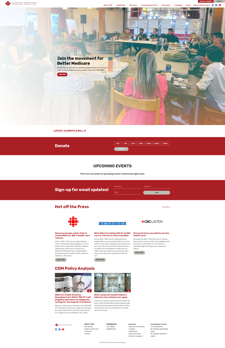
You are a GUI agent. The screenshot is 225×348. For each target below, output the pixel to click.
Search (188, 5)
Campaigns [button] (178, 5)
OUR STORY (87, 331)
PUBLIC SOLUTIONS (135, 334)
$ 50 (125, 143)
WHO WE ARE (88, 326)
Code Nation (115, 342)
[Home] (21, 3)
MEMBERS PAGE (111, 329)
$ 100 (133, 143)
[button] (3, 66)
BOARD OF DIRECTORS (91, 329)
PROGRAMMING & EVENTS (159, 324)
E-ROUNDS (132, 329)
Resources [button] (133, 5)
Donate (219, 1)
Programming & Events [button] (149, 5)
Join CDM (62, 74)
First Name (117, 186)
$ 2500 (156, 143)
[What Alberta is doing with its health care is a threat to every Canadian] (112, 221)
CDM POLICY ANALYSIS (135, 336)
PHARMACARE (133, 331)
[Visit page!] (213, 5)
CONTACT (87, 334)
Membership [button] (120, 5)
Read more (61, 260)
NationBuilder (122, 342)
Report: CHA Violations (202, 5)
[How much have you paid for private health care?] (151, 221)
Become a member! (206, 1)
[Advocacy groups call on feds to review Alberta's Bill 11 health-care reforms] (73, 221)
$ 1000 (148, 143)
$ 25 (117, 143)
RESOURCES (132, 324)
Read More (166, 207)
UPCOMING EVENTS (157, 326)
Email (116, 192)
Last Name (147, 186)
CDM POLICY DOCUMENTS (137, 326)
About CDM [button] (108, 5)
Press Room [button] (166, 5)
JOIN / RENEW (110, 326)
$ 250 (141, 143)
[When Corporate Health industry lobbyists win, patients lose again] (112, 282)
